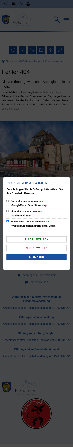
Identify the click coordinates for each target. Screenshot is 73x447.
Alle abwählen (36, 248)
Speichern (36, 256)
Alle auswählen (36, 239)
